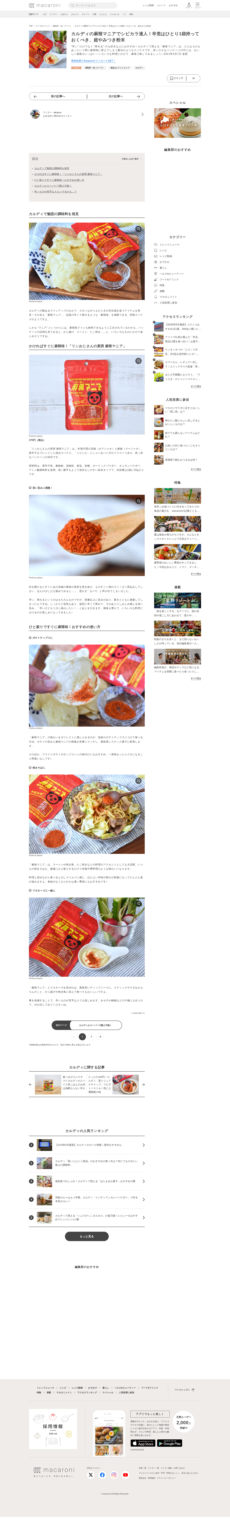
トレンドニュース (45, 1388)
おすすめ (173, 5)
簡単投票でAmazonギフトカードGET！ (93, 60)
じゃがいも (114, 14)
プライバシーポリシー (166, 1478)
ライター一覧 (153, 1468)
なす (45, 14)
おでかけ (92, 1388)
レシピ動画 (148, 5)
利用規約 (151, 1478)
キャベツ (85, 14)
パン (124, 14)
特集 (39, 1392)
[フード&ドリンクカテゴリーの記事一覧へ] (76, 68)
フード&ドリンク (149, 1388)
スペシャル (107, 1392)
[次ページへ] (100, 1036)
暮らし (105, 1388)
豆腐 (94, 14)
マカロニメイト (64, 1392)
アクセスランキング (87, 1392)
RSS (163, 1473)
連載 (49, 1392)
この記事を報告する (138, 1013)
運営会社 (142, 1478)
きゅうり (75, 14)
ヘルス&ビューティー (125, 1388)
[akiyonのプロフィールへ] (87, 114)
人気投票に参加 (126, 1392)
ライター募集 (166, 1468)
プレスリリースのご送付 (149, 1473)
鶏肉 (131, 14)
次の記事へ (116, 96)
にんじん (103, 14)
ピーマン (53, 14)
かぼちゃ (64, 14)
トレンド (161, 5)
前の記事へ (58, 96)
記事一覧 (142, 1468)
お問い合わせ (179, 1468)
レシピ (63, 1388)
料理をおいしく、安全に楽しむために (182, 1473)
